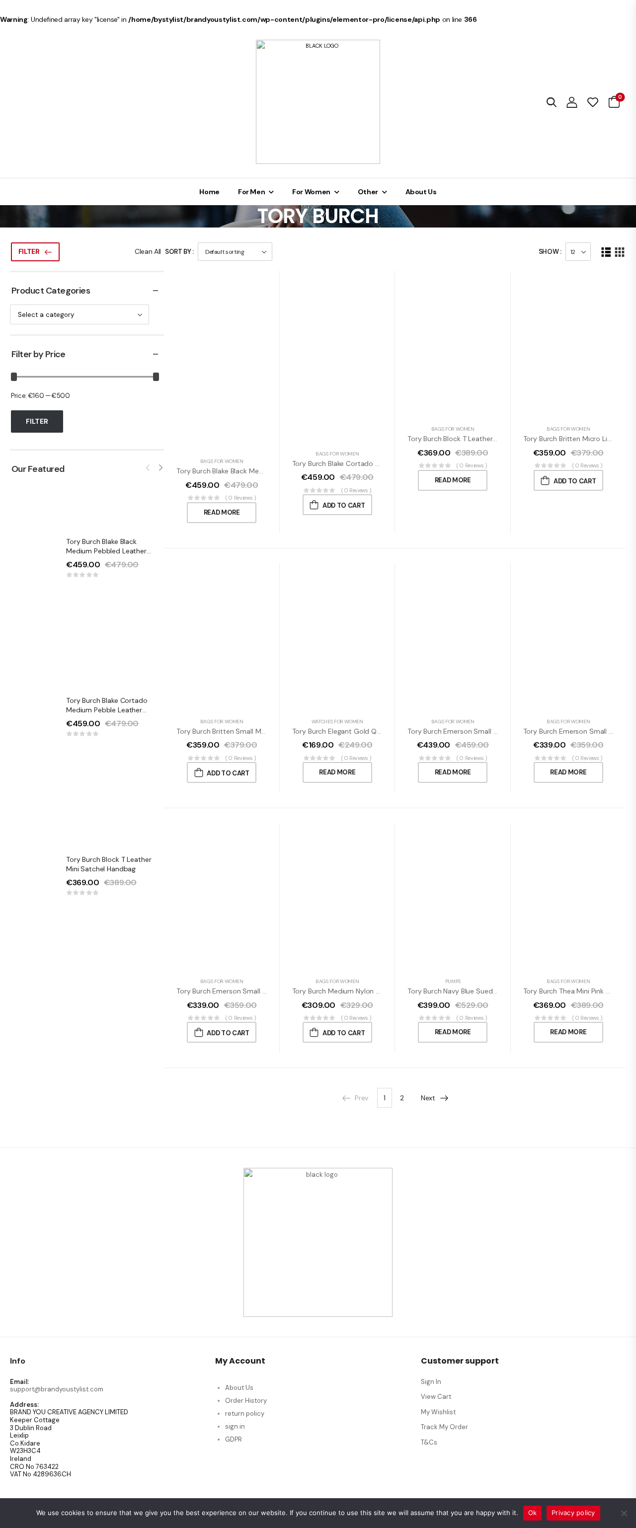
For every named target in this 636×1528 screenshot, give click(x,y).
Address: (24, 1405)
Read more (222, 512)
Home (209, 191)
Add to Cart (343, 505)
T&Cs (429, 1442)
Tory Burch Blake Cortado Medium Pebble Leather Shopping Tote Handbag (107, 710)
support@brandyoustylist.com (56, 1389)
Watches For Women (337, 721)
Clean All (148, 251)
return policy (244, 1413)
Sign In (431, 1381)
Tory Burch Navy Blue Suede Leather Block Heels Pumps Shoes (507, 991)
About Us (421, 191)
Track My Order (444, 1427)
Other (368, 191)
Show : (550, 251)
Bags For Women (221, 461)
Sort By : (179, 251)
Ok (532, 1513)
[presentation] (148, 468)
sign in (235, 1426)
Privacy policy (573, 1513)
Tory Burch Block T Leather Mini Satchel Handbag (108, 864)
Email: (19, 1382)
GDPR (233, 1439)
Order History (246, 1400)
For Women (311, 191)
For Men (251, 191)
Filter (29, 251)
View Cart (436, 1396)
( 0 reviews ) (241, 498)
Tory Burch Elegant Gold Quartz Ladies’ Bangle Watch (377, 731)
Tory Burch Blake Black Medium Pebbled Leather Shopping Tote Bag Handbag (112, 551)
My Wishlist (438, 1412)
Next (428, 1097)
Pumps (453, 981)
